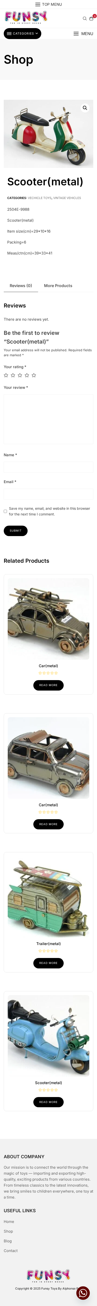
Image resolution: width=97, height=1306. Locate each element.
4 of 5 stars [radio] (28, 375)
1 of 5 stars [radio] (7, 375)
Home (9, 1221)
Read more (48, 685)
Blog (8, 1241)
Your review (16, 387)
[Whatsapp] (83, 1293)
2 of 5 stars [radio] (14, 375)
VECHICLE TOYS (39, 198)
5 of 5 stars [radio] (35, 375)
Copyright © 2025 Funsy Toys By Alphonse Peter (49, 1288)
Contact (11, 1250)
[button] (83, 33)
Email (10, 481)
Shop (8, 1231)
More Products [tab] (58, 285)
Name (10, 454)
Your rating (15, 366)
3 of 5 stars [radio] (21, 375)
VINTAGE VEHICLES (67, 198)
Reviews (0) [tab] (21, 285)
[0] (91, 18)
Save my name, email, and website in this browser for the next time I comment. (49, 511)
